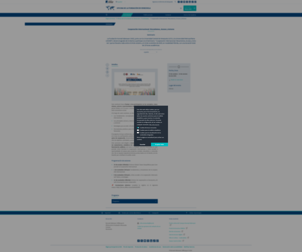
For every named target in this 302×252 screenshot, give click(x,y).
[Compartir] (107, 75)
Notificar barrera (189, 247)
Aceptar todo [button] (159, 144)
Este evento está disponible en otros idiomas (151, 49)
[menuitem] (108, 15)
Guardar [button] (142, 144)
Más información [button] (154, 125)
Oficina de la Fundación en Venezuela (128, 18)
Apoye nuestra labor (175, 241)
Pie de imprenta (128, 247)
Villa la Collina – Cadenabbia (178, 238)
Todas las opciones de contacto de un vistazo (148, 227)
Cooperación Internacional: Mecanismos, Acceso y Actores (168, 18)
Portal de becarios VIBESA (177, 228)
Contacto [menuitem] (168, 15)
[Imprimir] (107, 68)
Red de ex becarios (175, 231)
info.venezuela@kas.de (147, 223)
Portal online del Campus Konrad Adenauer (182, 223)
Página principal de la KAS (114, 247)
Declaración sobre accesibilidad (172, 247)
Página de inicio (110, 18)
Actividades (145, 18)
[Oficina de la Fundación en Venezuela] (110, 8)
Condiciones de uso (155, 247)
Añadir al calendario (176, 80)
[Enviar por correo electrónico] (107, 71)
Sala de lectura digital (176, 235)
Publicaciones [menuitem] (148, 15)
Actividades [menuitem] (127, 15)
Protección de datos (141, 247)
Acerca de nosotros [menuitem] (190, 15)
